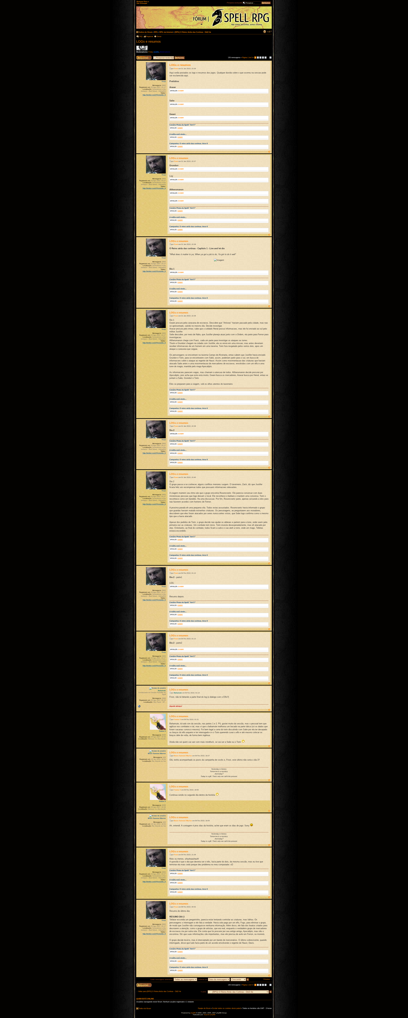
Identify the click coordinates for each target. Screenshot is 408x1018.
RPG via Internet (166, 32)
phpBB (193, 1013)
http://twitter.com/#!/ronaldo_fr (154, 95)
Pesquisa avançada (234, 3)
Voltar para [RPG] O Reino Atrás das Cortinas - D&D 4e (159, 991)
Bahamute (178, 693)
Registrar (149, 36)
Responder (140, 57)
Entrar (159, 36)
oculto (156, 52)
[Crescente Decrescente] (240, 979)
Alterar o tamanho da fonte (269, 31)
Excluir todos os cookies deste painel (226, 1008)
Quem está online (145, 999)
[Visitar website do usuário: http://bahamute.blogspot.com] (139, 706)
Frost (150, 52)
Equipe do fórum (204, 1008)
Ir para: (203, 992)
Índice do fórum (145, 32)
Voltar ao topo (269, 152)
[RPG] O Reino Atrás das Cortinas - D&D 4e (193, 32)
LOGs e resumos (148, 41)
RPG (156, 32)
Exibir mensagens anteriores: (162, 979)
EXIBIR (181, 91)
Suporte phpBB (209, 1014)
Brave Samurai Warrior (183, 756)
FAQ (140, 36)
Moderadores (165, 52)
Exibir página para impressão (264, 31)
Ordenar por (203, 979)
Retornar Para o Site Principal (143, 2)
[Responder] (144, 985)
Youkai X (177, 719)
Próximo (266, 979)
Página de (247, 57)
